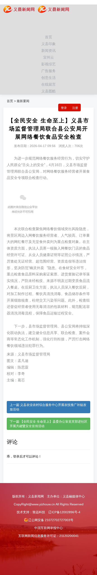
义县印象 (48, 44)
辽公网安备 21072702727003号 (50, 520)
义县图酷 (48, 91)
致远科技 (38, 512)
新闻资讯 (48, 51)
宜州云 (48, 57)
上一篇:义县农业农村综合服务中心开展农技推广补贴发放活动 (48, 407)
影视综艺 (48, 64)
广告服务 (48, 71)
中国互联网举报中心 (48, 528)
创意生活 (48, 78)
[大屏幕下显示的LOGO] (52, 10)
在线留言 (48, 84)
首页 (48, 37)
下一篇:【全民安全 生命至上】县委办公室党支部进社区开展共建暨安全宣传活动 (48, 424)
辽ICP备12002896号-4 (64, 512)
